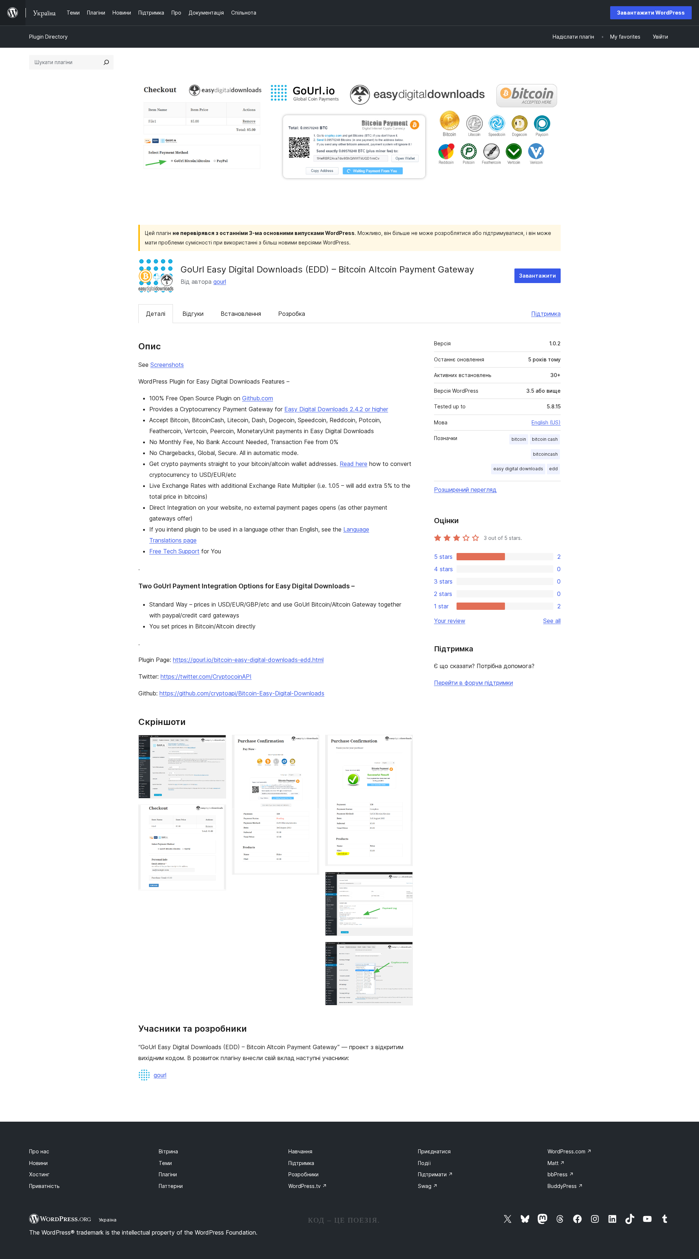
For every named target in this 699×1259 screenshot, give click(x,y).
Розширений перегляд (465, 489)
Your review (449, 620)
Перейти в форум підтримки (473, 682)
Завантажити (537, 275)
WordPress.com (570, 1151)
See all (552, 620)
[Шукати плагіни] (106, 62)
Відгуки (193, 313)
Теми (165, 1163)
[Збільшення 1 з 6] (216, 744)
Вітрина (168, 1151)
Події (424, 1163)
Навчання (300, 1151)
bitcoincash (545, 454)
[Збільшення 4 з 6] (403, 744)
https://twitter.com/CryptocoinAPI (206, 676)
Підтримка (546, 313)
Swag (428, 1186)
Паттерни (171, 1186)
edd (553, 468)
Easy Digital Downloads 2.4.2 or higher (336, 409)
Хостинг (39, 1174)
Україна (107, 1220)
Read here (353, 463)
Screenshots (167, 364)
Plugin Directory (48, 37)
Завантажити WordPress (651, 12)
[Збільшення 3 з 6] (309, 744)
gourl (219, 281)
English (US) (546, 422)
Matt (556, 1163)
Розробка (291, 313)
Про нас (39, 1151)
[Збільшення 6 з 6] (403, 951)
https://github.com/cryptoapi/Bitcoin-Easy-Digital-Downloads (241, 693)
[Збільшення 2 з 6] (216, 814)
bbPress (561, 1174)
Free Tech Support (174, 551)
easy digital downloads (518, 468)
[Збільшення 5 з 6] (403, 881)
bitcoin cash (545, 439)
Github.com (257, 398)
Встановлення (241, 313)
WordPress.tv (307, 1186)
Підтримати (435, 1174)
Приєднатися (434, 1151)
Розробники (303, 1174)
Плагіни (168, 1174)
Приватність (44, 1186)
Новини (38, 1163)
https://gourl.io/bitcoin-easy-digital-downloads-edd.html (248, 659)
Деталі (155, 313)
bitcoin (519, 439)
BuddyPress (565, 1186)
